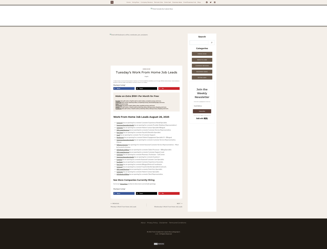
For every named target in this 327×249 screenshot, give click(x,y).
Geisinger (119, 127)
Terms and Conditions (177, 223)
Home (128, 2)
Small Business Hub (189, 2)
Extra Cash (167, 2)
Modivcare (120, 137)
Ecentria (119, 159)
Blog (199, 2)
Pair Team (119, 132)
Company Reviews (147, 2)
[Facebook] (206, 2)
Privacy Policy (152, 223)
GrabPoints (118, 102)
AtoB (118, 135)
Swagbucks (118, 108)
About (143, 223)
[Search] (211, 42)
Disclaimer (163, 223)
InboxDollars (118, 105)
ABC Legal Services (122, 130)
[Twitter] (210, 2)
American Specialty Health (125, 125)
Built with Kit (202, 118)
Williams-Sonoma (122, 145)
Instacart (119, 123)
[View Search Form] (112, 2)
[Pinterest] (214, 2)
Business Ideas (177, 2)
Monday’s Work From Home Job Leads (123, 205)
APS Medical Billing (122, 150)
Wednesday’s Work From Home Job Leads (168, 205)
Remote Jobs (158, 2)
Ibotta (117, 104)
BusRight (119, 162)
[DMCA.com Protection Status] (163, 244)
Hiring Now (135, 2)
